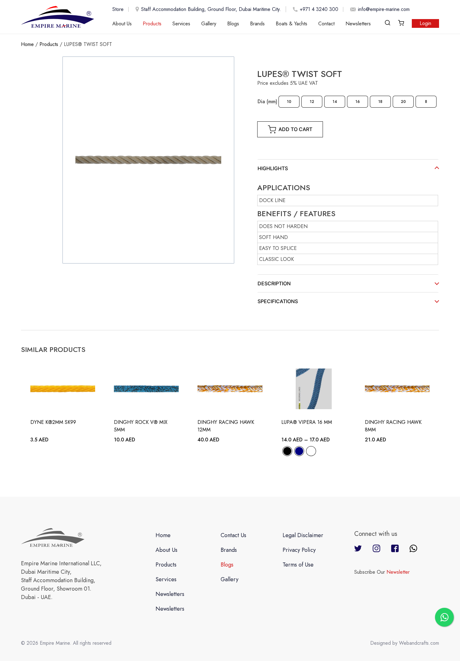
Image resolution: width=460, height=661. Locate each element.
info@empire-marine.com (384, 9)
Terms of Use (298, 565)
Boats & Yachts (291, 23)
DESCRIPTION (274, 283)
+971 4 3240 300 (319, 9)
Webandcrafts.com (419, 643)
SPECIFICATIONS (278, 301)
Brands (257, 23)
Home (27, 44)
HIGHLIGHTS (273, 168)
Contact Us (233, 535)
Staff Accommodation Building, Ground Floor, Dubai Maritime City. (211, 9)
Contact (326, 23)
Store (118, 9)
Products (152, 23)
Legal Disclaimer (303, 535)
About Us (122, 23)
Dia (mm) (267, 101)
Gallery (208, 23)
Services (181, 23)
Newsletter (398, 572)
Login (425, 23)
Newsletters (358, 23)
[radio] (289, 101)
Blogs (233, 23)
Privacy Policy (299, 550)
